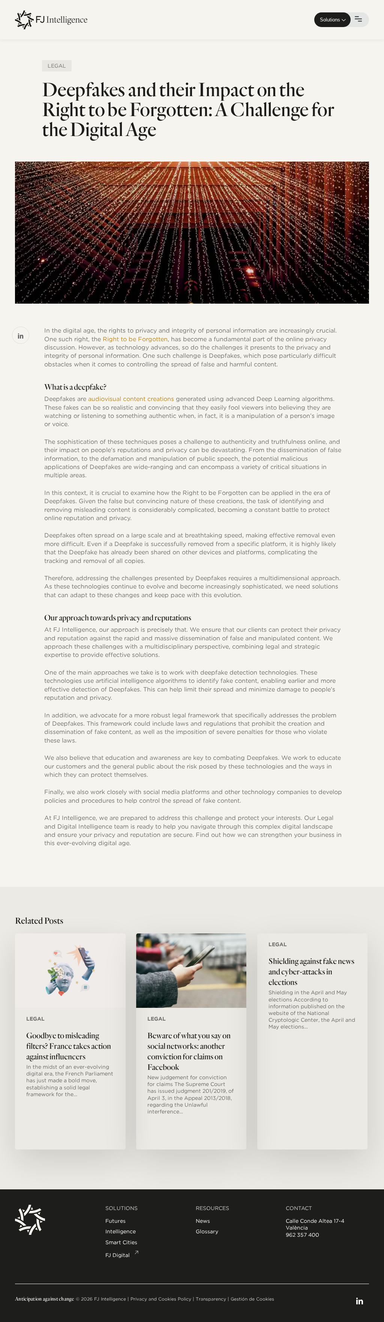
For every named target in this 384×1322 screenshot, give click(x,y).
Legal (57, 66)
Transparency (211, 1299)
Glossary (207, 1231)
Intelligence (120, 1231)
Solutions (330, 20)
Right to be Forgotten (135, 339)
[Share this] (20, 335)
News (203, 1221)
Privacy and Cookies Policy (160, 1299)
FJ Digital (117, 1255)
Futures (115, 1221)
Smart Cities (121, 1242)
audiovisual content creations (130, 398)
